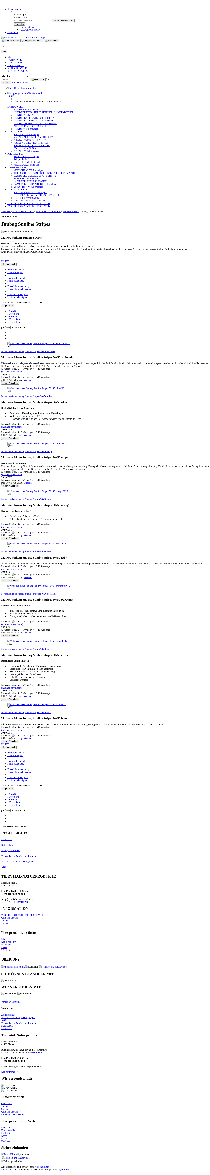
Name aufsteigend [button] (16, 278)
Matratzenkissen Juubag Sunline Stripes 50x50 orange (27, 499)
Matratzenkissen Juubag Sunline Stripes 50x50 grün (26, 551)
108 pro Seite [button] (13, 319)
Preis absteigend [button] (15, 272)
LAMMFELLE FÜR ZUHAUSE (30, 181)
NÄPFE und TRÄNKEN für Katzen (32, 145)
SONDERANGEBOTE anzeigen (30, 192)
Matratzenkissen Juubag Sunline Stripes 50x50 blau (26, 712)
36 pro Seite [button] (13, 313)
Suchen (4, 923)
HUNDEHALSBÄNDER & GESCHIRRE (35, 123)
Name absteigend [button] (15, 280)
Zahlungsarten (8, 1014)
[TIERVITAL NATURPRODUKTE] (23, 37)
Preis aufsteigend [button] (15, 269)
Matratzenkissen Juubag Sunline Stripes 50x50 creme (27, 649)
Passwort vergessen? (30, 29)
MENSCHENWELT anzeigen (28, 170)
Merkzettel (12, 32)
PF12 (67, 343)
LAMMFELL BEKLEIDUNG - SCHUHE (35, 175)
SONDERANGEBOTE (19, 71)
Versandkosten (42, 1166)
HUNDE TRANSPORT (26, 115)
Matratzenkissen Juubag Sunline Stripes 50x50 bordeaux (28, 593)
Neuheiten (6, 1141)
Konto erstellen (27, 27)
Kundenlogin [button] (14, 9)
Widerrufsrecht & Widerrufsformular (18, 856)
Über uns (5, 939)
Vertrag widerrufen (10, 850)
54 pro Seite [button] (13, 316)
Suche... (50, 79)
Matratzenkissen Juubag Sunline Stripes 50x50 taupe (26, 451)
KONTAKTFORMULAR (15, 902)
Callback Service (9, 917)
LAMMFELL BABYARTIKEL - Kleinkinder (36, 184)
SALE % (5, 1138)
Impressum (6, 839)
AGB (4, 867)
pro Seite (5, 327)
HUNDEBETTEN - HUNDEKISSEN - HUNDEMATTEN (43, 112)
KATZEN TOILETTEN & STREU (31, 142)
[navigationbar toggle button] (10, 40)
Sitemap (5, 920)
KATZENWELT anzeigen (26, 134)
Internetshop (7, 1169)
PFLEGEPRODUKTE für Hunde (30, 126)
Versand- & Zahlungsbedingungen (18, 861)
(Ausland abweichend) (12, 371)
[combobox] (9, 264)
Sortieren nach (8, 302)
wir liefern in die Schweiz (13, 1114)
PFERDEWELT (15, 65)
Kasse (4, 947)
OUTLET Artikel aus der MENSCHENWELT (36, 195)
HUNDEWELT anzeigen (26, 109)
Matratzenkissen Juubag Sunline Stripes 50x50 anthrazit (28, 351)
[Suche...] (38, 79)
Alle (9, 57)
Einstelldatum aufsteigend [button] (19, 286)
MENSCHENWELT (17, 68)
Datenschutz (7, 845)
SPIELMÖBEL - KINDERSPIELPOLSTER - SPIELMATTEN (45, 173)
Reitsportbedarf (21, 159)
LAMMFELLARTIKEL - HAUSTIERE (34, 120)
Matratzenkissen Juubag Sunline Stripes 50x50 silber (26, 396)
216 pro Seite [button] (13, 322)
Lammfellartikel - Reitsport (27, 162)
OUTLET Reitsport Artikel (27, 198)
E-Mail (17, 17)
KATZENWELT (15, 62)
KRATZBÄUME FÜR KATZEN (30, 140)
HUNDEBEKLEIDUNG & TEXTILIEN (34, 118)
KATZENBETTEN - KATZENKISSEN (34, 137)
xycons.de (64, 1169)
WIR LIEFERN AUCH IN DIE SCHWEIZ (28, 203)
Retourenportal (34, 1052)
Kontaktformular (9, 1072)
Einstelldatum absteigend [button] (19, 289)
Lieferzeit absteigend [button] (17, 297)
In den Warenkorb (10, 383)
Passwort (18, 20)
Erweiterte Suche (20, 82)
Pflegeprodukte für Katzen (26, 148)
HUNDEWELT (15, 60)
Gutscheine (6, 1103)
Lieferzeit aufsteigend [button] (17, 294)
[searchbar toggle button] (51, 40)
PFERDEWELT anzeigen (26, 156)
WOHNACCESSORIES (26, 178)
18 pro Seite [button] (13, 311)
